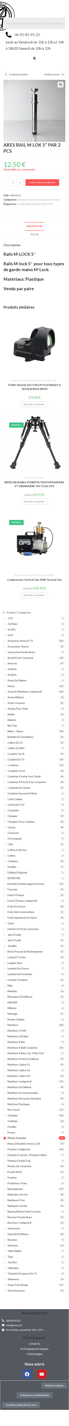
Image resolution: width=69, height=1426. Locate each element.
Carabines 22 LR (16, 770)
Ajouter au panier (42, 182)
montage (12, 1013)
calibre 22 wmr (16, 748)
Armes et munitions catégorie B (25, 691)
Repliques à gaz (16, 1200)
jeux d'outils (14, 934)
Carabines (13, 765)
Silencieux (13, 1245)
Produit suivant (51, 74)
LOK (34, 204)
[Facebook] (27, 1374)
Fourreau (12, 889)
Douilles (12, 866)
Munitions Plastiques (19, 1104)
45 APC (12, 629)
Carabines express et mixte (22, 793)
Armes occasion (16, 703)
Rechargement (15, 1189)
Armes (11, 686)
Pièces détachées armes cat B (24, 1143)
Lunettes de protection (20, 974)
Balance (12, 719)
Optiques (36, 380)
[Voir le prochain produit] (62, 74)
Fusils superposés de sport (22, 917)
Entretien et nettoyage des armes (26, 883)
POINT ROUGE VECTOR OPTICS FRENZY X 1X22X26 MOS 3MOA (34, 386)
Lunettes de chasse (18, 968)
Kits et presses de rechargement (25, 951)
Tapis (10, 1256)
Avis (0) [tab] (34, 234)
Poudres (12, 1177)
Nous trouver (34, 1337)
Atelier (11, 714)
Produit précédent (19, 74)
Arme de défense (17, 680)
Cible (10, 844)
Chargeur (12, 816)
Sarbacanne (14, 1228)
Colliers (12, 855)
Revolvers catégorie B (19, 1222)
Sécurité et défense (18, 1234)
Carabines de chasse (19, 787)
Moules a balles (16, 1019)
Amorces (12, 663)
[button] (34, 58)
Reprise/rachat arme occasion (24, 1211)
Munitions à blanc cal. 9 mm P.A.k (26, 1053)
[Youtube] (41, 1374)
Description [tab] (34, 226)
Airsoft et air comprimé (44, 575)
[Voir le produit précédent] (6, 74)
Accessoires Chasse (18, 646)
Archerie (12, 669)
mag (10, 985)
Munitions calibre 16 (19, 1070)
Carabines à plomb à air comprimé (27, 782)
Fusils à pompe (16, 895)
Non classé (13, 1109)
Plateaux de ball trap (19, 1160)
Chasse (11, 827)
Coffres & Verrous (17, 849)
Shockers (12, 1239)
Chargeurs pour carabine (21, 821)
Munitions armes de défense (23, 1058)
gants (11, 923)
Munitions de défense (19, 1087)
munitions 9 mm (16, 1042)
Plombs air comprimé (19, 1166)
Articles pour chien (18, 708)
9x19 (10, 635)
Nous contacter (34, 1313)
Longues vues (15, 962)
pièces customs (52, 199)
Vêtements (13, 1279)
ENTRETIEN (14, 878)
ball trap (12, 725)
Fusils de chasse (16, 906)
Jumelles (12, 945)
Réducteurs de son (18, 1194)
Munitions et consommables (23, 1092)
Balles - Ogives (15, 731)
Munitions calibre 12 (19, 1064)
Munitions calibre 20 (19, 1075)
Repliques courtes (17, 1205)
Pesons (11, 1132)
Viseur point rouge (49, 380)
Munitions (13, 1024)
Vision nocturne (16, 1290)
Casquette (13, 810)
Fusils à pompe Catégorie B (22, 900)
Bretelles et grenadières (20, 736)
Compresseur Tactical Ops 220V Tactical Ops (34, 579)
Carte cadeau (15, 799)
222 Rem (12, 623)
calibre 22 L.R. (15, 742)
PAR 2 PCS (47, 204)
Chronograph (15, 838)
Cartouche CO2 (16, 804)
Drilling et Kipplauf (17, 872)
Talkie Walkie (14, 1251)
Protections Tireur (17, 1183)
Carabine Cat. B (16, 753)
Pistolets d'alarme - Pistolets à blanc (27, 1155)
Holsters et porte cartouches (23, 929)
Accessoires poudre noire (21, 652)
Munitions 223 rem (18, 1036)
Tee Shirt (12, 1262)
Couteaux (13, 861)
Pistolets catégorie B (19, 1149)
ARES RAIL (25, 204)
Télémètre (13, 1268)
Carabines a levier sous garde (24, 776)
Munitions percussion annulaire (24, 1098)
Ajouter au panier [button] (34, 404)
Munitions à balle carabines (22, 1047)
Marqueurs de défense (20, 996)
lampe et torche (17, 957)
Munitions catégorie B (19, 1081)
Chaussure (13, 832)
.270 (10, 618)
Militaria (12, 1008)
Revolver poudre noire (20, 1217)
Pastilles (12, 1126)
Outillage (12, 1121)
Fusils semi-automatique (21, 911)
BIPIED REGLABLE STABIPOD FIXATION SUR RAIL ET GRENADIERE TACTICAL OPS (34, 484)
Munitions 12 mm (17, 1030)
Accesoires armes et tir (30, 199)
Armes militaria (16, 697)
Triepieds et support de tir (22, 1273)
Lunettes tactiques (18, 979)
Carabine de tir (16, 759)
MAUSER (12, 1002)
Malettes (12, 991)
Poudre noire (15, 1171)
